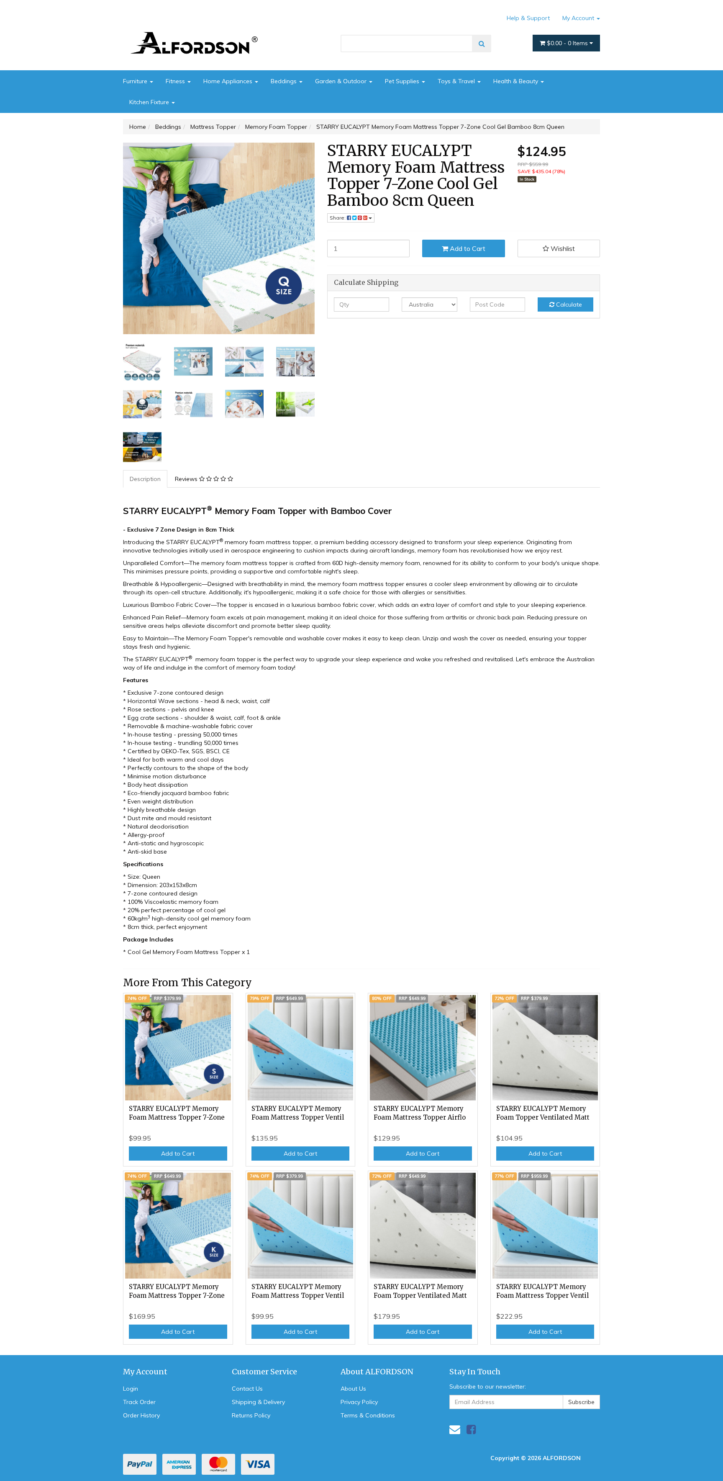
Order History (141, 1415)
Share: (338, 218)
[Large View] (142, 362)
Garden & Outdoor (341, 81)
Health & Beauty (516, 81)
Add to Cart (466, 248)
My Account (579, 18)
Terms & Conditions (368, 1415)
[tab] (145, 479)
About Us (353, 1388)
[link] (471, 1429)
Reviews (187, 479)
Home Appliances (228, 81)
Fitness (176, 81)
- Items (568, 43)
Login (130, 1388)
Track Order (139, 1402)
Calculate (568, 304)
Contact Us (247, 1388)
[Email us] (454, 1429)
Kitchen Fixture (150, 102)
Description (145, 479)
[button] (559, 248)
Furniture (136, 81)
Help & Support (528, 18)
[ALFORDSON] (198, 30)
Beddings (284, 81)
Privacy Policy (359, 1402)
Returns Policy (251, 1415)
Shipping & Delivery (258, 1402)
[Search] (481, 43)
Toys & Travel (457, 81)
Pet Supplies (403, 81)
